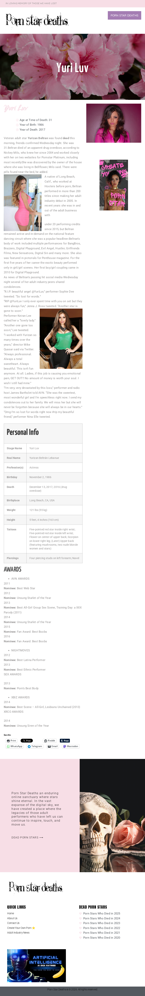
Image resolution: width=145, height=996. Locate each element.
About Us (12, 918)
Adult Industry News (18, 932)
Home (10, 913)
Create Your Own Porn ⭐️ (21, 927)
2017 (42, 129)
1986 (40, 124)
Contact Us (13, 922)
